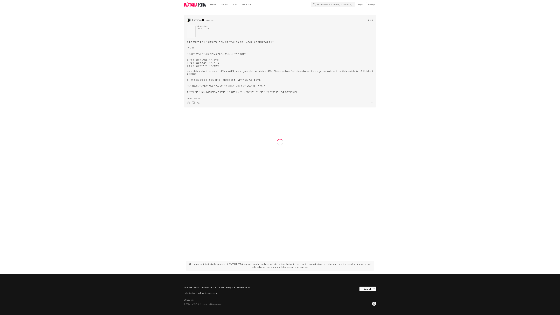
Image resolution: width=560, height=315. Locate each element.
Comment (197, 99)
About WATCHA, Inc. (242, 287)
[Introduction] (191, 31)
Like (189, 99)
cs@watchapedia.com (207, 293)
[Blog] (374, 304)
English (368, 289)
